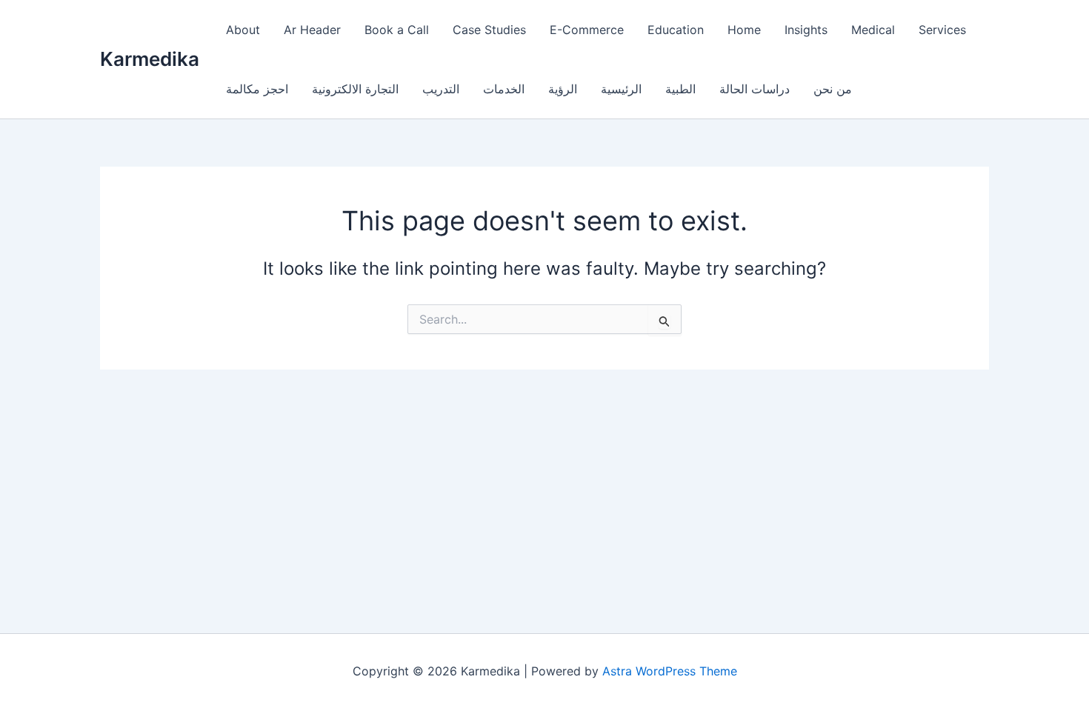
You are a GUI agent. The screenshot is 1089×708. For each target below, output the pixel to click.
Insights (806, 29)
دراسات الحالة (754, 88)
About (243, 29)
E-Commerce (587, 29)
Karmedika (149, 58)
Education (675, 29)
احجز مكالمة (257, 88)
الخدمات (503, 88)
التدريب (440, 88)
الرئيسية (621, 88)
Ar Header (312, 29)
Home (744, 29)
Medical (873, 29)
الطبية (680, 88)
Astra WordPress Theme (669, 671)
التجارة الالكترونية (355, 88)
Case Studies (489, 29)
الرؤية (562, 88)
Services (942, 29)
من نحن (832, 88)
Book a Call (396, 29)
